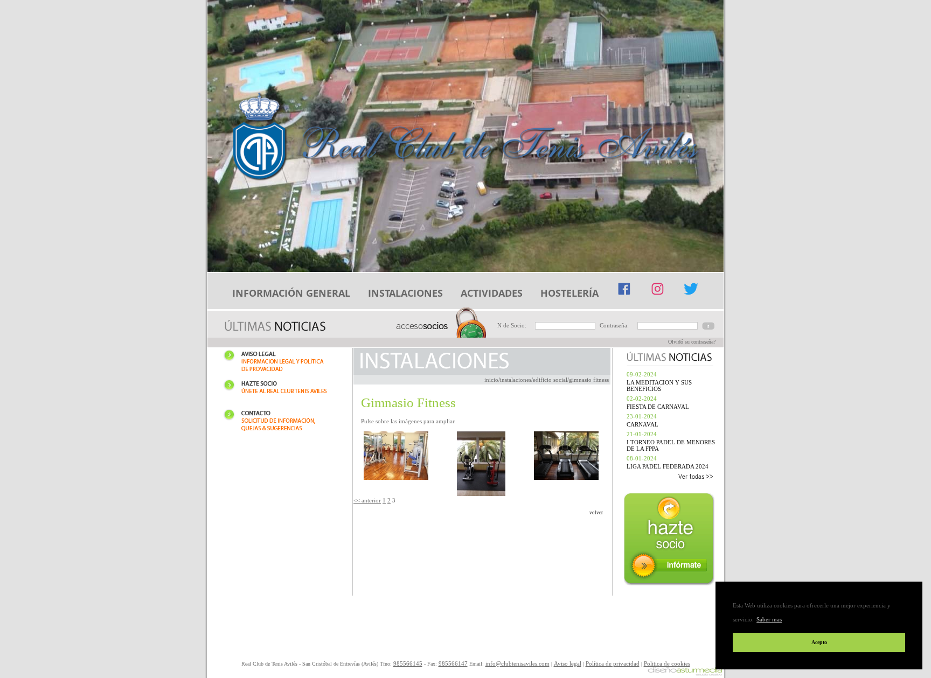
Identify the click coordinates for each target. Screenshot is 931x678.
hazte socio (670, 540)
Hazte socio (279, 392)
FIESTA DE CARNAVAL (658, 406)
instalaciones (515, 379)
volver (596, 512)
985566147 (453, 663)
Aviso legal (279, 363)
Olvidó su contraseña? (691, 342)
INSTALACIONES (405, 292)
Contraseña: (614, 325)
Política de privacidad (613, 663)
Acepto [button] (819, 642)
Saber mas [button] (769, 619)
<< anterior (367, 500)
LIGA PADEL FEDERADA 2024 (667, 466)
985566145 (407, 663)
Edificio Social (550, 379)
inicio (491, 379)
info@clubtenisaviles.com (517, 663)
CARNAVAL (642, 424)
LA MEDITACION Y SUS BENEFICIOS (659, 385)
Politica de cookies (667, 663)
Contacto (279, 422)
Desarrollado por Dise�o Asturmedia (685, 672)
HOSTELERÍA (569, 292)
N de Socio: (511, 325)
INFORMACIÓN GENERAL (291, 292)
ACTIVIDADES (492, 292)
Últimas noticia (274, 326)
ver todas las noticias (668, 478)
